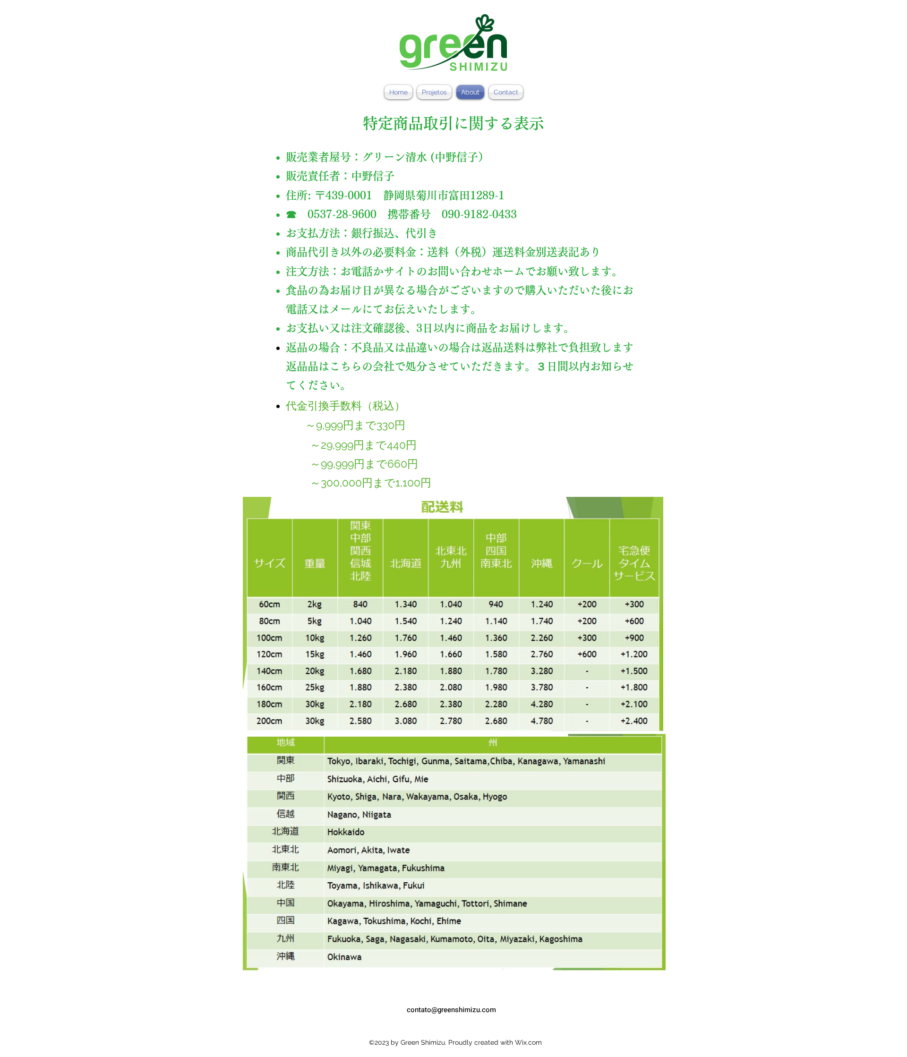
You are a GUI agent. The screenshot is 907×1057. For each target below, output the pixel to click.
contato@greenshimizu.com (451, 1010)
